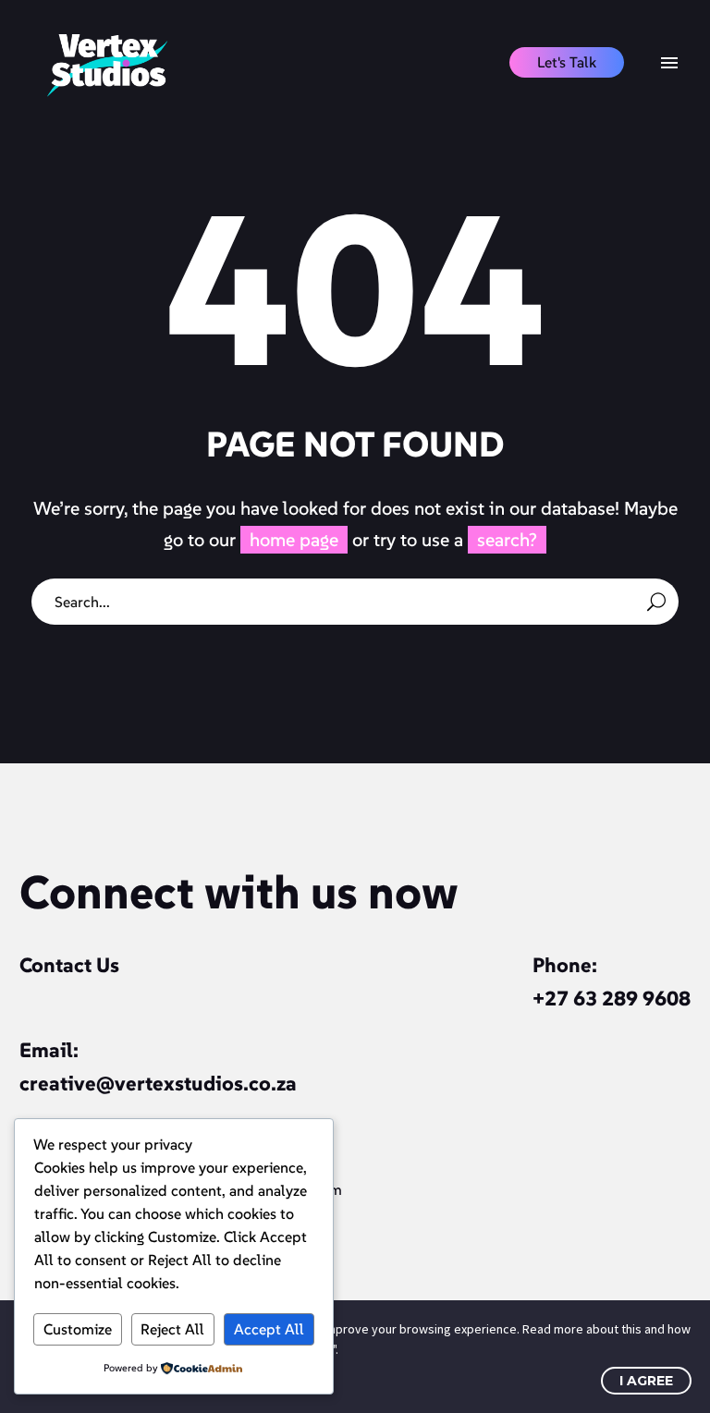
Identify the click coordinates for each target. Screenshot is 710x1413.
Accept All (269, 1329)
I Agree (646, 1380)
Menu (669, 63)
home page (294, 540)
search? (507, 540)
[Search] (656, 602)
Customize (77, 1329)
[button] (566, 62)
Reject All (172, 1329)
